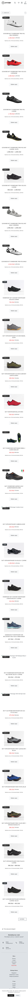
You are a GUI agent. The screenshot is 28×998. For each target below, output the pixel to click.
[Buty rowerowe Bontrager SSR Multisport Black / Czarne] (14, 662)
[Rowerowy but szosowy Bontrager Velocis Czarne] (14, 287)
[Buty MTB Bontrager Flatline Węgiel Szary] (14, 325)
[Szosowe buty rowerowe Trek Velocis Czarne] (14, 175)
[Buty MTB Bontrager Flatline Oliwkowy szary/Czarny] (14, 363)
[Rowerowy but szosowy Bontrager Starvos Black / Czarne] (14, 586)
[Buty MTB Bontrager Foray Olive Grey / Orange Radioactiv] (14, 812)
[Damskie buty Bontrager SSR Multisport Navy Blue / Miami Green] (14, 624)
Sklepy (13, 987)
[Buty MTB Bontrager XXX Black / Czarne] (14, 550)
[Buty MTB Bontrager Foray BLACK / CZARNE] (14, 850)
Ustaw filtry (6, 12)
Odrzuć (17, 995)
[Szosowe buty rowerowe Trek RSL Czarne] (14, 99)
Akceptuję (11, 995)
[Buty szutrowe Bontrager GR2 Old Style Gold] (14, 700)
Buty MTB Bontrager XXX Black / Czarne (14, 560)
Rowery (14, 958)
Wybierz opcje (14, 46)
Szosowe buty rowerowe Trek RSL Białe (13, 261)
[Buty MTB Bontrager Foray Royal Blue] (14, 776)
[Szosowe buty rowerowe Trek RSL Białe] (14, 251)
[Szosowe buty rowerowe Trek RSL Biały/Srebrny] (14, 23)
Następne (22, 919)
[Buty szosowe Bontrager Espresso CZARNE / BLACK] (14, 888)
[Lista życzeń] (18, 2)
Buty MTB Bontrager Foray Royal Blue (14, 786)
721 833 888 (21, 943)
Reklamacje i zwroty (13, 974)
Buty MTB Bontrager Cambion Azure (14, 524)
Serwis (13, 985)
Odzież (14, 963)
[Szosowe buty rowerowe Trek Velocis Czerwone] (14, 61)
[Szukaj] (15, 2)
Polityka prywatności (14, 976)
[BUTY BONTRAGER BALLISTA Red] (14, 401)
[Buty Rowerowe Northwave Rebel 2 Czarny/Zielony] (14, 437)
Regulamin (14, 972)
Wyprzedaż (14, 965)
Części (14, 960)
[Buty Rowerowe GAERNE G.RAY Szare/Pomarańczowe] (14, 475)
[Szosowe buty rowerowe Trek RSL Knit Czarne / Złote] (14, 137)
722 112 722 (8, 948)
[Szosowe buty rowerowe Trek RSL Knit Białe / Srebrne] (14, 213)
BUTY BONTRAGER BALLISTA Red (14, 411)
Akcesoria (14, 962)
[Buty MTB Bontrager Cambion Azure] (14, 513)
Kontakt (14, 983)
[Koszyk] (21, 2)
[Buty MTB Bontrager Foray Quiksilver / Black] (14, 738)
